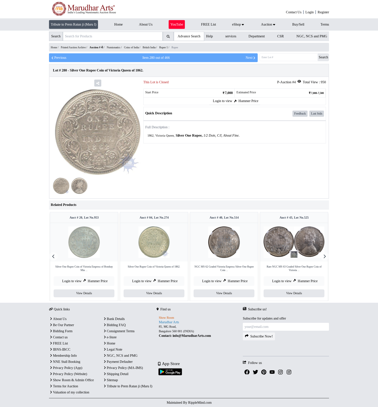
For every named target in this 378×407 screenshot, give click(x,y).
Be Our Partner (63, 325)
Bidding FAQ (116, 325)
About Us (59, 319)
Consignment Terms (121, 331)
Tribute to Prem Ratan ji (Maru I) (73, 24)
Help (209, 36)
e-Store (112, 337)
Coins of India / (132, 47)
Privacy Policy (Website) (70, 374)
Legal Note (114, 349)
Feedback (300, 113)
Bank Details (116, 319)
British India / (150, 47)
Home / (55, 47)
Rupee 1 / (164, 47)
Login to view (222, 101)
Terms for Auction (65, 386)
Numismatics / (114, 47)
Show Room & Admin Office (73, 380)
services (230, 36)
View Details (84, 293)
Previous (60, 57)
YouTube (176, 24)
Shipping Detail (117, 374)
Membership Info (65, 355)
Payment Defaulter (120, 362)
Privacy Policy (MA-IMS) (125, 368)
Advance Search (189, 36)
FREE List (60, 343)
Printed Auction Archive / (74, 47)
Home (111, 343)
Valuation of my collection (71, 392)
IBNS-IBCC (61, 349)
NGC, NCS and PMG (311, 36)
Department (256, 36)
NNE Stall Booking (66, 362)
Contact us (60, 337)
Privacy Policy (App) (67, 368)
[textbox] (234, 135)
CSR (280, 36)
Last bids (316, 113)
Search (323, 57)
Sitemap (112, 380)
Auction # (96, 47)
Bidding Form (62, 331)
